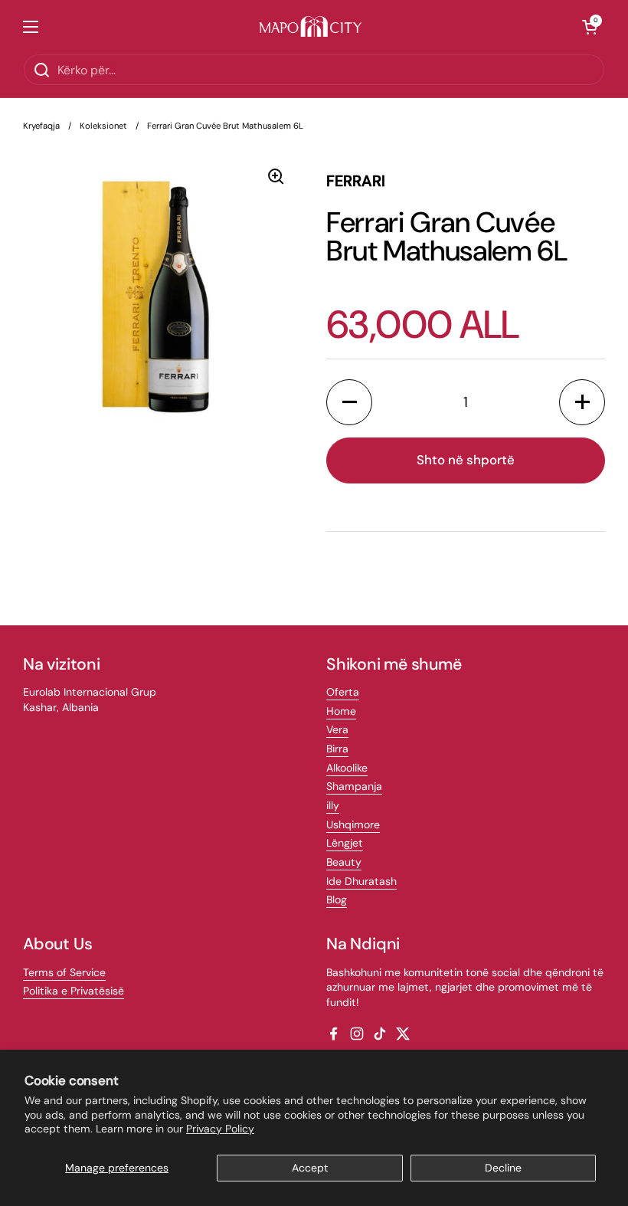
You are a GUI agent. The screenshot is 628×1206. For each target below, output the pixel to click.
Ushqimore (353, 824)
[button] (589, 26)
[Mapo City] (310, 27)
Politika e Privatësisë (73, 991)
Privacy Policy (220, 1129)
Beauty (343, 862)
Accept (310, 1168)
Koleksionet (103, 125)
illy (332, 805)
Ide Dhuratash (361, 881)
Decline (503, 1168)
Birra (337, 748)
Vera (337, 729)
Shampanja (354, 786)
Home (341, 711)
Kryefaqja (41, 125)
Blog (336, 899)
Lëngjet (344, 843)
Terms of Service (64, 972)
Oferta (342, 692)
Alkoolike (347, 768)
